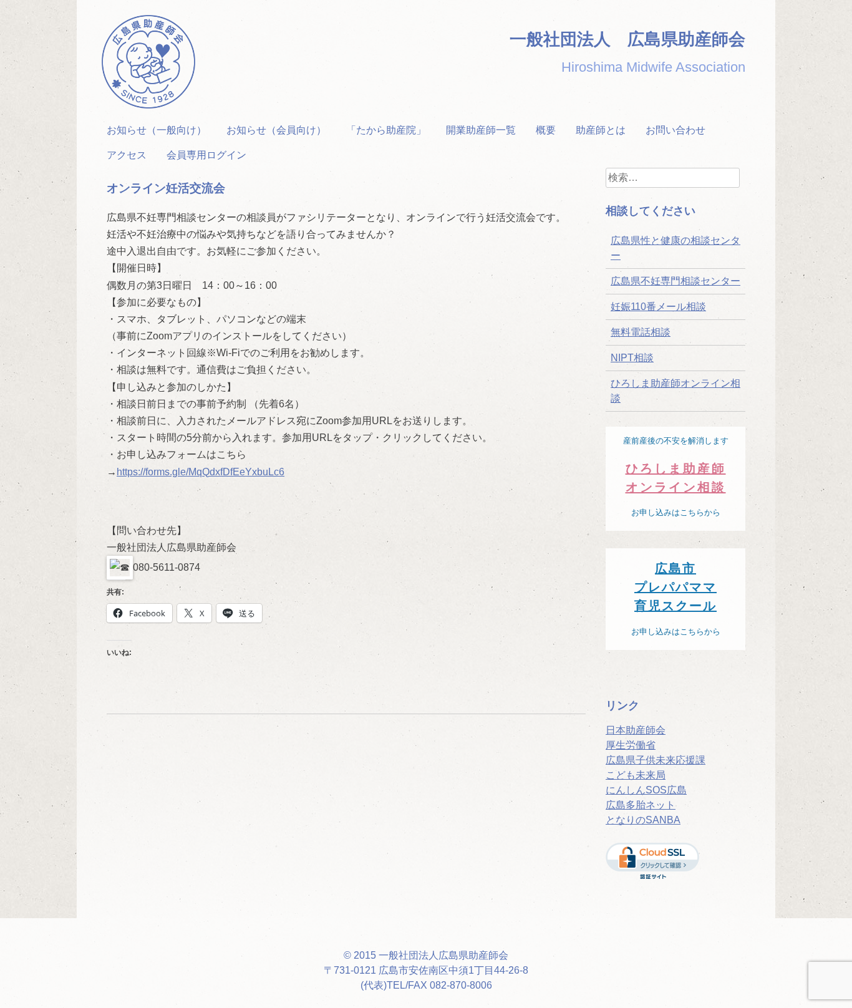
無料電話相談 (640, 332)
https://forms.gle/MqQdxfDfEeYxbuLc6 (200, 472)
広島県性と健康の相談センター (675, 248)
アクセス (127, 155)
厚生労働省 (631, 745)
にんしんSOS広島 (646, 790)
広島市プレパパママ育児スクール (675, 587)
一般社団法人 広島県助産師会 (627, 39)
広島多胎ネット (640, 805)
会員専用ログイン (206, 155)
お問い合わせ (675, 130)
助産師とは (601, 130)
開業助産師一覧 (481, 130)
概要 (546, 130)
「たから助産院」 (386, 130)
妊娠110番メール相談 (658, 306)
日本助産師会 (636, 730)
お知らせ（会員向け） (276, 130)
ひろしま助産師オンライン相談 (675, 391)
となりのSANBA (643, 820)
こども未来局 (636, 775)
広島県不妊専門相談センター (675, 281)
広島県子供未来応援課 (655, 760)
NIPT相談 (632, 357)
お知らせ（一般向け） (156, 130)
